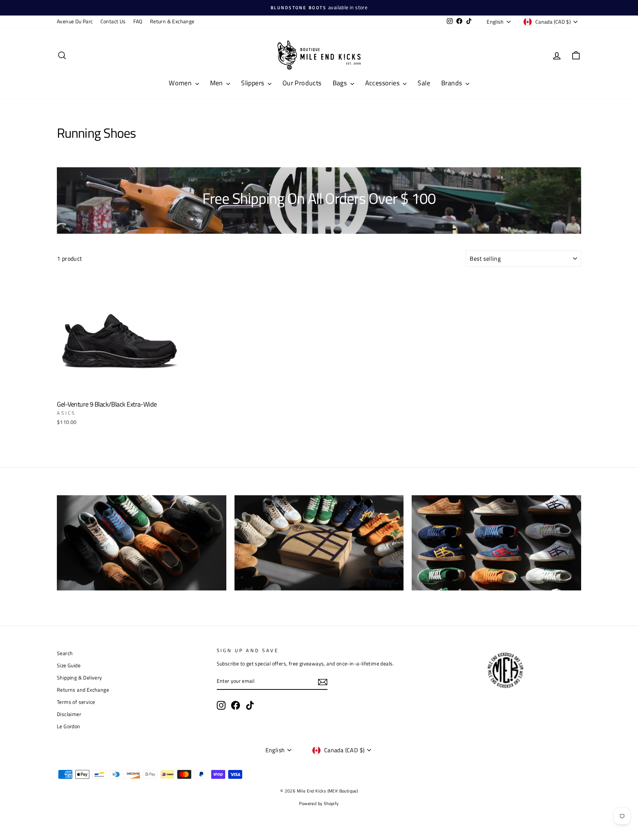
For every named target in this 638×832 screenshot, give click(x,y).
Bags (341, 83)
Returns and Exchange (83, 690)
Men (217, 83)
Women (181, 83)
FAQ (138, 21)
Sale (424, 83)
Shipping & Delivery (79, 677)
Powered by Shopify (319, 803)
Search (65, 653)
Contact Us (113, 21)
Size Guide (68, 665)
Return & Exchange (172, 21)
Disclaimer (69, 714)
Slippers (253, 83)
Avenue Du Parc (75, 21)
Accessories (383, 83)
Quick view (119, 388)
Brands (452, 83)
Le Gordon (68, 726)
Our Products (302, 83)
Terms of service (76, 702)
